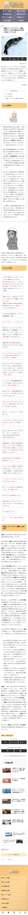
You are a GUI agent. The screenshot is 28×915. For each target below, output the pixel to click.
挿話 (4, 735)
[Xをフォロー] (7, 750)
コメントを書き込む (14, 854)
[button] (25, 474)
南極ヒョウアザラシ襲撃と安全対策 (14, 98)
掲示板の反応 (10, 735)
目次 (12, 90)
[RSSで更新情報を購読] (20, 750)
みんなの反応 (9, 96)
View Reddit (24, 84)
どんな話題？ (9, 94)
